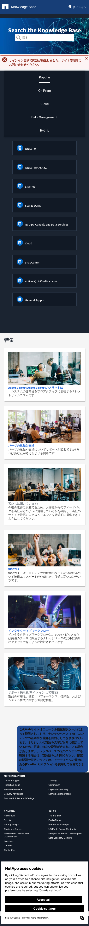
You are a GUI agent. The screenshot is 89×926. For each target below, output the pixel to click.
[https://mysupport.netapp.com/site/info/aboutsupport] (44, 720)
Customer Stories (13, 829)
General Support (35, 300)
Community (54, 785)
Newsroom (9, 815)
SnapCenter (32, 262)
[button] (19, 38)
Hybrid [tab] (44, 130)
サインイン (79, 7)
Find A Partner (55, 820)
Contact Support (12, 780)
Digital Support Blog (58, 789)
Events (7, 820)
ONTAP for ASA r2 (36, 168)
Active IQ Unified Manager (41, 281)
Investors (8, 841)
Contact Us (9, 850)
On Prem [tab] (44, 90)
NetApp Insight (11, 824)
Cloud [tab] (45, 104)
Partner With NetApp (58, 824)
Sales (52, 811)
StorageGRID (33, 205)
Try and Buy (54, 815)
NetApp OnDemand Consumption (65, 833)
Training (52, 780)
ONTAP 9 (30, 149)
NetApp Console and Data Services (47, 224)
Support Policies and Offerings (19, 798)
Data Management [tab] (44, 117)
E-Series (30, 186)
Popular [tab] (44, 77)
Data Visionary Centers (60, 838)
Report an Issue (12, 785)
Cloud (28, 243)
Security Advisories (13, 794)
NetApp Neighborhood (59, 794)
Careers (8, 845)
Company (9, 811)
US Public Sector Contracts (62, 829)
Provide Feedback (13, 789)
